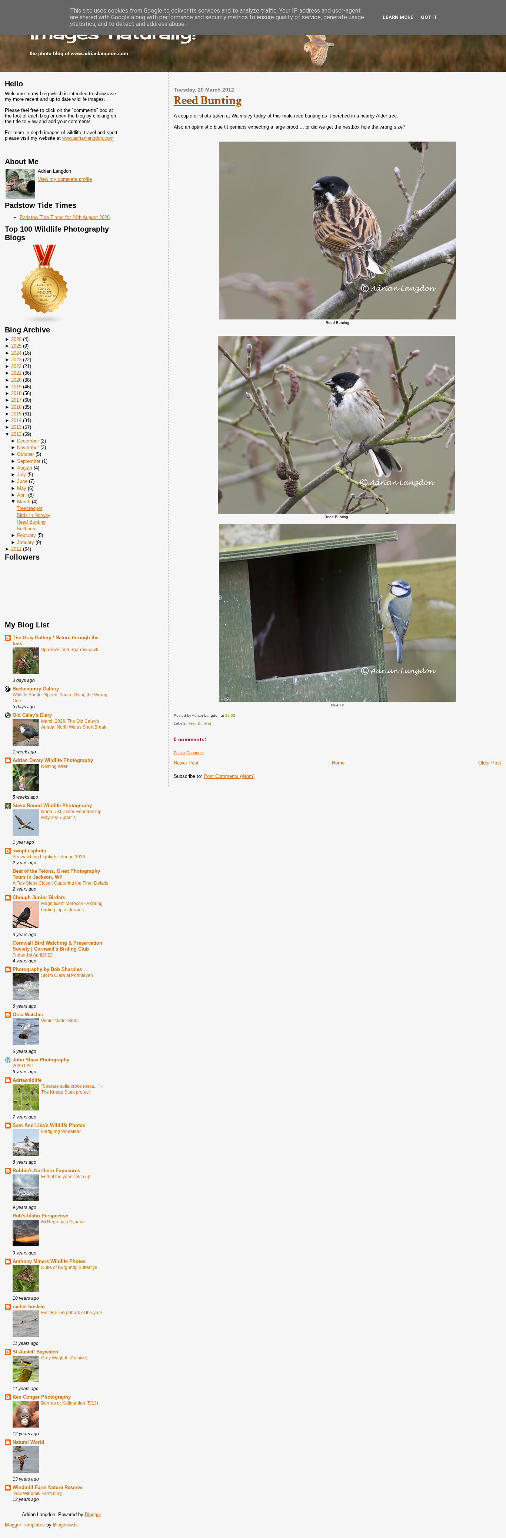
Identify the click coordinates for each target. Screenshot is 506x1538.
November (28, 447)
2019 (16, 387)
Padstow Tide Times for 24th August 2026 (65, 217)
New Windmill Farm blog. (38, 1493)
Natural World (28, 1442)
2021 (16, 373)
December (28, 441)
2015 (16, 414)
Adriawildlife (27, 1080)
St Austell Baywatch (35, 1352)
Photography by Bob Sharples (47, 969)
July (21, 474)
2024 (16, 353)
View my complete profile (65, 179)
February (26, 535)
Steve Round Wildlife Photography (52, 805)
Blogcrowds (65, 1525)
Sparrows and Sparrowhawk (69, 649)
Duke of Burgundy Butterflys (69, 1267)
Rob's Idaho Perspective (40, 1216)
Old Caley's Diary (32, 715)
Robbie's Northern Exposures (46, 1170)
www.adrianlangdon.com (88, 138)
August (24, 468)
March (23, 501)
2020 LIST (23, 1065)
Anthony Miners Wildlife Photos (49, 1261)
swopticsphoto (29, 850)
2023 (16, 359)
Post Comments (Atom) (229, 776)
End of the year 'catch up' (66, 1176)
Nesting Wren (55, 766)
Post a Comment (189, 752)
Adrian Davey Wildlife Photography (53, 760)
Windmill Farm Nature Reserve (48, 1487)
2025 (16, 346)
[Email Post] (236, 715)
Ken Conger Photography (42, 1397)
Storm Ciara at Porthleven (67, 975)
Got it (429, 17)
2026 (16, 339)
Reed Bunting (31, 522)
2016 (16, 407)
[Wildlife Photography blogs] (45, 323)
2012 (16, 434)
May (21, 488)
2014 (16, 420)
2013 (16, 427)
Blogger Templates (25, 1525)
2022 (16, 366)
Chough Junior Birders (39, 897)
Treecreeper (29, 508)
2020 (16, 380)
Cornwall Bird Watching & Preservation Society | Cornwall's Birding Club (57, 946)
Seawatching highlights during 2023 (49, 856)
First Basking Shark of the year (71, 1312)
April (22, 495)
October (25, 454)
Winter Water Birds (60, 1020)
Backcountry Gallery (36, 689)
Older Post (489, 763)
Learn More (398, 17)
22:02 (230, 715)
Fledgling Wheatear (61, 1131)
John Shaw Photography (41, 1060)
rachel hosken (29, 1306)
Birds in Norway (33, 515)
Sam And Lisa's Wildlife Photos (49, 1125)
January (25, 542)
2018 (16, 393)
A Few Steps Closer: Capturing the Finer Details (60, 883)
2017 (16, 400)
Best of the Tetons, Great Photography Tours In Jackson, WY (56, 874)
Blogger (93, 1514)
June (22, 481)
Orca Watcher (28, 1014)
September (28, 461)
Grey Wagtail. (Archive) (64, 1357)
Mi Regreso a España (63, 1221)
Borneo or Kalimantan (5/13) (69, 1403)
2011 (16, 549)
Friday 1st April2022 (33, 955)
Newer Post (186, 763)
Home (338, 763)
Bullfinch (26, 528)
